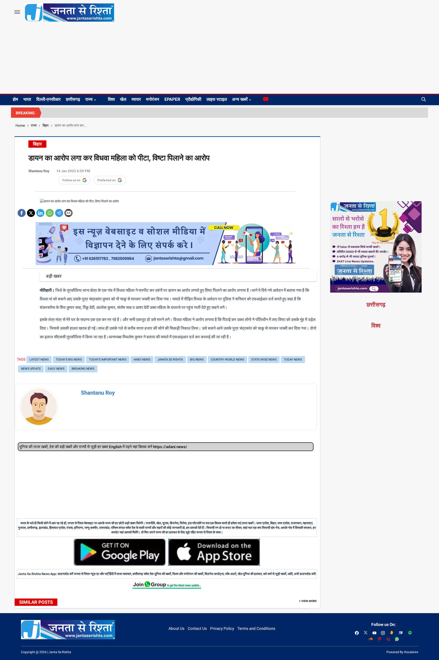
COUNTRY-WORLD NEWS (227, 359)
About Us (177, 628)
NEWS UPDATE (31, 368)
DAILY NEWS (56, 368)
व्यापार (136, 99)
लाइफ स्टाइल (216, 99)
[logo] (69, 12)
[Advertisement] (219, 59)
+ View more (308, 601)
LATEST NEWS (39, 359)
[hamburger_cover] (17, 11)
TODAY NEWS (293, 359)
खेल (123, 99)
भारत (27, 99)
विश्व (111, 99)
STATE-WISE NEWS (264, 359)
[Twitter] (31, 211)
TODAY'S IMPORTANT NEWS (107, 359)
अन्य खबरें (240, 99)
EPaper (172, 99)
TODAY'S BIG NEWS (69, 359)
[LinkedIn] (40, 211)
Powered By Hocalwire (402, 652)
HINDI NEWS (142, 359)
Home (20, 125)
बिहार (46, 125)
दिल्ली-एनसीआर (48, 99)
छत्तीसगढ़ (73, 99)
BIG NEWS (197, 359)
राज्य (89, 99)
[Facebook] (22, 211)
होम (15, 99)
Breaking (25, 113)
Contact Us (197, 628)
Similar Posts (36, 602)
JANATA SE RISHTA (170, 359)
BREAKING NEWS (83, 368)
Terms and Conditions (256, 628)
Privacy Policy (222, 628)
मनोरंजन (152, 99)
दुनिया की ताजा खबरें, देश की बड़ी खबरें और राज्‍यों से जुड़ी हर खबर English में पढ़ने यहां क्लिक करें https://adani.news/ (103, 446)
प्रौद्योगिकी (193, 99)
